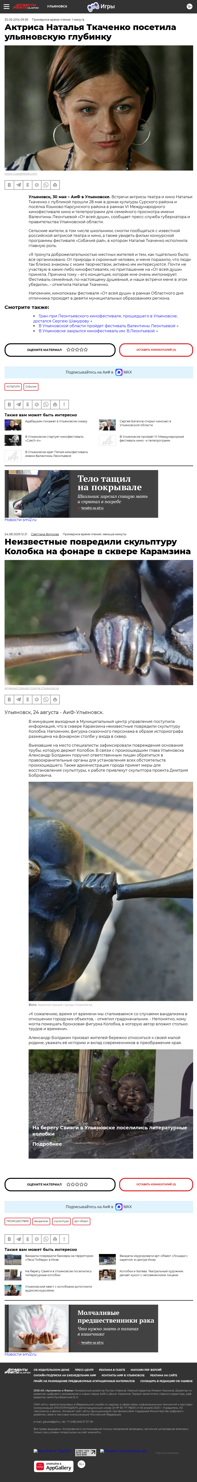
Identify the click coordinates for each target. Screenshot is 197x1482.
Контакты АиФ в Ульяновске (123, 1375)
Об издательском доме (51, 1369)
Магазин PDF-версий (146, 1369)
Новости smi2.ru (21, 519)
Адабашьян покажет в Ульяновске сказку (56, 421)
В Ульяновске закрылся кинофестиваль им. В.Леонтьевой (97, 331)
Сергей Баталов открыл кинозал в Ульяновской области (145, 423)
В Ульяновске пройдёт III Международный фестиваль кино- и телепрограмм (152, 438)
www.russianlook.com (21, 173)
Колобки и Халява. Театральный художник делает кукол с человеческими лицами (151, 1273)
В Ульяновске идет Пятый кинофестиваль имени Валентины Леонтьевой (56, 454)
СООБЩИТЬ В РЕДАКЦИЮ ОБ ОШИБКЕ (166, 1381)
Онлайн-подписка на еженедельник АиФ (65, 1375)
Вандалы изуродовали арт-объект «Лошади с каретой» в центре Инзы (154, 1257)
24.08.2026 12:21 (16, 534)
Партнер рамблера (167, 1452)
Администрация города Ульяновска (32, 688)
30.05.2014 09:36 (16, 19)
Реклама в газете (112, 1369)
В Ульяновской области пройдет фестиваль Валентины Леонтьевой (107, 326)
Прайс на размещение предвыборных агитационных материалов (84, 1381)
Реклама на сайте (163, 1375)
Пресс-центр (84, 1369)
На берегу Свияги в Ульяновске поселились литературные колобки (109, 1131)
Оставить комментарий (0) (156, 349)
